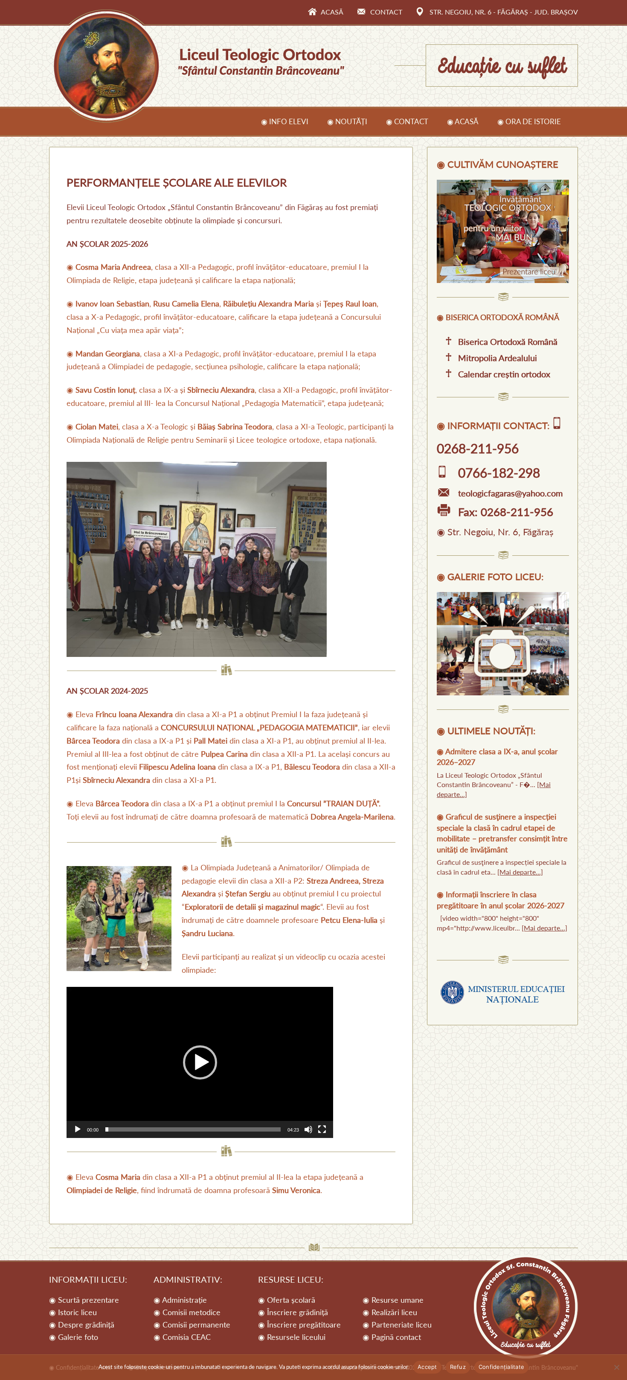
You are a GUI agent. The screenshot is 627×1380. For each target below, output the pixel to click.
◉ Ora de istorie (529, 121)
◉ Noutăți (347, 121)
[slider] (193, 1129)
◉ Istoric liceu (73, 1312)
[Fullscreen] (322, 1129)
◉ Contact (407, 121)
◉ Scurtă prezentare (84, 1299)
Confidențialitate (501, 1366)
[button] (200, 1062)
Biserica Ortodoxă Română (507, 341)
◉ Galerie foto (73, 1337)
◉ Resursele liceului (291, 1337)
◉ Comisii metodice (187, 1312)
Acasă (332, 12)
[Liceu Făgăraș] (503, 280)
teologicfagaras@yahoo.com (510, 493)
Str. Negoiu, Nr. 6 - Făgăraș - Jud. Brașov (504, 12)
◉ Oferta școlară (286, 1299)
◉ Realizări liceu (390, 1312)
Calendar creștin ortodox (504, 374)
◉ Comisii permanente (192, 1324)
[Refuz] (616, 1367)
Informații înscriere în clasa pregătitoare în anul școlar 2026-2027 (500, 900)
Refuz (458, 1366)
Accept (427, 1366)
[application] (200, 1062)
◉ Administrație (180, 1299)
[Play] (77, 1129)
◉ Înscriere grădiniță (293, 1312)
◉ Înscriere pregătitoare (299, 1324)
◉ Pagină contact (392, 1337)
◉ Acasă (463, 121)
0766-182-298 (499, 472)
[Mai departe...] (520, 872)
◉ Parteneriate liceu (397, 1324)
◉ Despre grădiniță (81, 1324)
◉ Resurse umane (393, 1299)
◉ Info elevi (284, 121)
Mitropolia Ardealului (497, 358)
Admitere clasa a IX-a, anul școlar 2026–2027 (497, 757)
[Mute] (308, 1129)
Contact (386, 12)
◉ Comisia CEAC (182, 1337)
